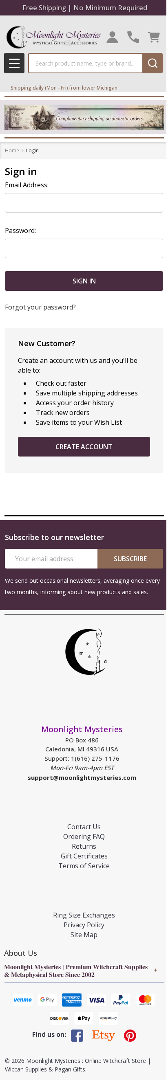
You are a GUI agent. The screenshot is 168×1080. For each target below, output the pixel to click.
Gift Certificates (84, 856)
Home (12, 150)
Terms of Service (84, 865)
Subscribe (130, 558)
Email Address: (27, 184)
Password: (20, 230)
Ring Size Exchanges (84, 915)
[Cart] (154, 37)
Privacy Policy (84, 924)
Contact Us (84, 826)
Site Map (84, 934)
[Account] (112, 37)
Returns (84, 846)
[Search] (152, 63)
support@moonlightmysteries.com (82, 777)
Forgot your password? (40, 307)
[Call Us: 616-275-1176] (133, 37)
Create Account (84, 446)
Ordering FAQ (84, 836)
